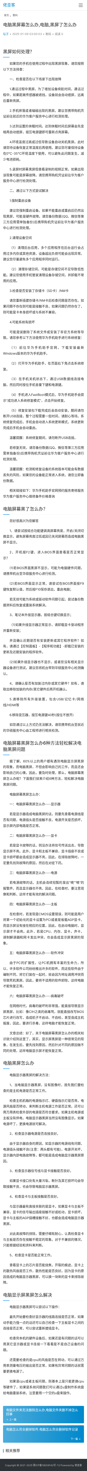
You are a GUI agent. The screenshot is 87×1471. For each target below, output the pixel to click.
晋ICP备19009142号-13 (46, 1465)
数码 (15, 15)
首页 (6, 15)
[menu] (80, 5)
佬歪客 (9, 5)
